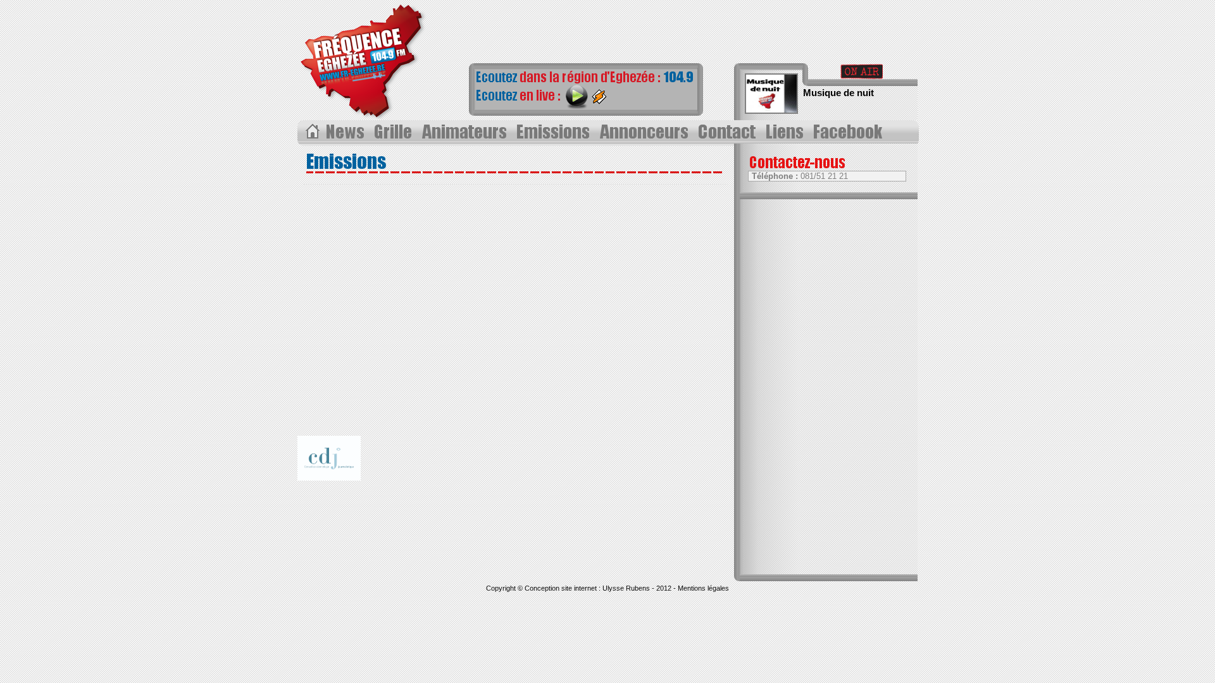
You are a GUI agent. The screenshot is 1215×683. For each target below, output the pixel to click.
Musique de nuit (838, 92)
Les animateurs (465, 132)
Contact (729, 132)
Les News (346, 132)
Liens (787, 132)
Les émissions (553, 132)
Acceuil (312, 132)
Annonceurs (645, 132)
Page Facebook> (851, 132)
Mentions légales (703, 588)
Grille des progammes (394, 132)
